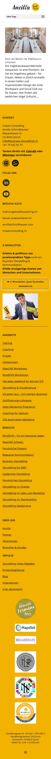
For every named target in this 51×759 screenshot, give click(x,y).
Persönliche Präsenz (15, 448)
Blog (5, 576)
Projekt (7, 355)
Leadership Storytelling (16, 474)
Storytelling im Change (16, 486)
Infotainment (10, 362)
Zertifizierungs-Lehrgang (17, 400)
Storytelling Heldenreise (17, 506)
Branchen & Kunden (14, 547)
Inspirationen (10, 582)
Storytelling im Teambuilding (20, 499)
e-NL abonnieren (13, 589)
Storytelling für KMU (14, 467)
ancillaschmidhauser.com (18, 224)
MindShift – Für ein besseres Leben (23, 435)
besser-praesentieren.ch (17, 218)
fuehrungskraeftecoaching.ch (20, 211)
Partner (7, 534)
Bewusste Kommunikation (18, 455)
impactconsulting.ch (15, 231)
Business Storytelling (15, 461)
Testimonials (10, 541)
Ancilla (6, 528)
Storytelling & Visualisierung (19, 387)
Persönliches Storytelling (17, 480)
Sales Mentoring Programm (19, 406)
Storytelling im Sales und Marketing (24, 493)
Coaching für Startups (15, 413)
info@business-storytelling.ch (20, 141)
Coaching (8, 349)
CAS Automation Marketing (18, 419)
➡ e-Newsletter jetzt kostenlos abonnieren (25, 283)
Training (7, 343)
